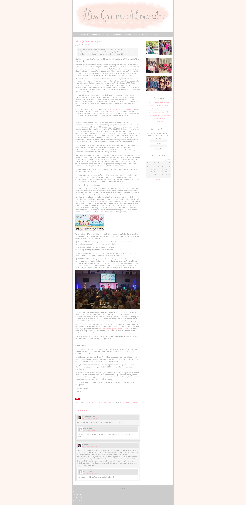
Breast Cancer (127, 402)
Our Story (117, 35)
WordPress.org (78, 500)
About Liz (84, 35)
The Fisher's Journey (158, 118)
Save (78, 398)
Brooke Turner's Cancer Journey (159, 102)
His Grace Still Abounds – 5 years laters (159, 115)
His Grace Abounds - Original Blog (98, 402)
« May (158, 179)
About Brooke (161, 35)
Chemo (135, 402)
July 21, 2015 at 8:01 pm (89, 446)
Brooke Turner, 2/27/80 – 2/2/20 (138, 35)
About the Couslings (100, 35)
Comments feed (78, 497)
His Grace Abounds (123, 16)
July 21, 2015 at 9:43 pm (90, 430)
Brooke (89, 45)
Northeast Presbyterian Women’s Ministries (116, 329)
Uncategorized (158, 121)
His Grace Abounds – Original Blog (158, 112)
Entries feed (77, 494)
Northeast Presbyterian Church (121, 109)
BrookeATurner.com (158, 109)
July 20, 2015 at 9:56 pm (89, 418)
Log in (75, 491)
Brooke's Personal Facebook (159, 106)
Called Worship (95, 201)
